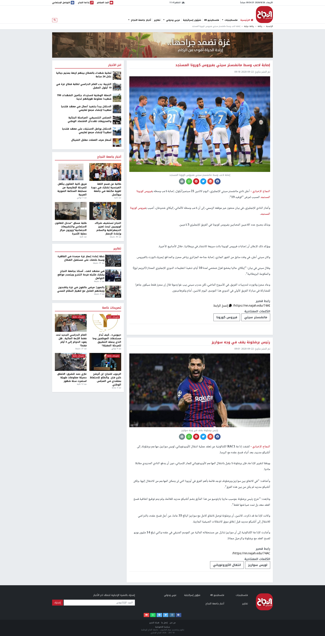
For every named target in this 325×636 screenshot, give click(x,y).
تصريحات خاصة (111, 308)
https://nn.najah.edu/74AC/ (251, 553)
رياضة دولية (249, 26)
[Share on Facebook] (217, 181)
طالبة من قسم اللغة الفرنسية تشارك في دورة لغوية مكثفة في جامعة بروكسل (106, 189)
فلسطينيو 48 (211, 20)
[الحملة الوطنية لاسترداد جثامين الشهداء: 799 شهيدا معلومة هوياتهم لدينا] (117, 97)
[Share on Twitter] (203, 181)
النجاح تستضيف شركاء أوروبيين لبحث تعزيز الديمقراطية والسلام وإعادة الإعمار (108, 228)
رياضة (260, 26)
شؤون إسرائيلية (192, 20)
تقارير (157, 20)
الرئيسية (269, 26)
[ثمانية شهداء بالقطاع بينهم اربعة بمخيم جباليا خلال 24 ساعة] (117, 75)
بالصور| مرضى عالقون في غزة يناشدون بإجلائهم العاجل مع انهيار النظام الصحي (80, 289)
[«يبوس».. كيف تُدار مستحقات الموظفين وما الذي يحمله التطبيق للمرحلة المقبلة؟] (105, 323)
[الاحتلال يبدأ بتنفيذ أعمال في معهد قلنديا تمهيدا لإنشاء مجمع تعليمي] (117, 109)
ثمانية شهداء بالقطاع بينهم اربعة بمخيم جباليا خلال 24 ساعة (83, 74)
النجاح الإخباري (264, 14)
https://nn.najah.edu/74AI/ (251, 305)
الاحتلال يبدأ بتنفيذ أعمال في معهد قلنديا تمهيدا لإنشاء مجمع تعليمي (86, 108)
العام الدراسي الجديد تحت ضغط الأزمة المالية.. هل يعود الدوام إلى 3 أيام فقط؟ (71, 340)
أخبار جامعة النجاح (140, 20)
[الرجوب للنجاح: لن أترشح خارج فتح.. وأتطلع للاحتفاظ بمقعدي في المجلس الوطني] (105, 362)
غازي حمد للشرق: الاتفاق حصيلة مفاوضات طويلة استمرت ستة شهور (72, 377)
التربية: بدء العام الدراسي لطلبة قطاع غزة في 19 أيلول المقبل (83, 86)
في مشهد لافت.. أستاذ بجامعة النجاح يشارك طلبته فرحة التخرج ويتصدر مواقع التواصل (81, 274)
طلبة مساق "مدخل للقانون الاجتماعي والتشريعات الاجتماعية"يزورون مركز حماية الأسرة (71, 228)
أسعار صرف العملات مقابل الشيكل (91, 140)
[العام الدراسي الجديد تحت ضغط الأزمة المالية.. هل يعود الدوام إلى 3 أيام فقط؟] (71, 323)
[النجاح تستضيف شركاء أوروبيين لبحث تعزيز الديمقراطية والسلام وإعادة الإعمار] (105, 211)
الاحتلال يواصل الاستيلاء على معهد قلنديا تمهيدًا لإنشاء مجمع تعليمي (86, 130)
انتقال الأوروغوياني (227, 565)
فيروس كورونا (226, 317)
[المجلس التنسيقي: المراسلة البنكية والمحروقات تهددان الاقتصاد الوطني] (117, 120)
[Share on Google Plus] (210, 181)
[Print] (182, 181)
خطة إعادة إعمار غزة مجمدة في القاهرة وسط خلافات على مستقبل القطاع (81, 258)
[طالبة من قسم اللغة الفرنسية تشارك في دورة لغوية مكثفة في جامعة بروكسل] (105, 172)
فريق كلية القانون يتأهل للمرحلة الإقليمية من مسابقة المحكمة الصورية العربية (72, 189)
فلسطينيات (230, 20)
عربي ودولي (172, 20)
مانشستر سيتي (255, 317)
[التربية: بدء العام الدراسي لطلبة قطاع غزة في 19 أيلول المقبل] (117, 86)
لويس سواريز (257, 565)
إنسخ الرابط (221, 305)
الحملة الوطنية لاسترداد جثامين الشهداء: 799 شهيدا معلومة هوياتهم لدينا (84, 97)
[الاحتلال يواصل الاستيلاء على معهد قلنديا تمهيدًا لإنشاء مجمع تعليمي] (117, 131)
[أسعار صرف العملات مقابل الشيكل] (117, 142)
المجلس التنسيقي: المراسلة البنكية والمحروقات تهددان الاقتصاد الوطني (89, 119)
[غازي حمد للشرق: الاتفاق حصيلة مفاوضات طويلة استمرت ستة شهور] (71, 362)
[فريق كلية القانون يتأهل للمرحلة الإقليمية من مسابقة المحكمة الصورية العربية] (71, 172)
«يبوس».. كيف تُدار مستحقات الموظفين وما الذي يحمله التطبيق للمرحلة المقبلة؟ (107, 340)
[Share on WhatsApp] (189, 181)
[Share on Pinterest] (196, 181)
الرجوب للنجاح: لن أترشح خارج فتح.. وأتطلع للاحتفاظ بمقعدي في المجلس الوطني (105, 379)
